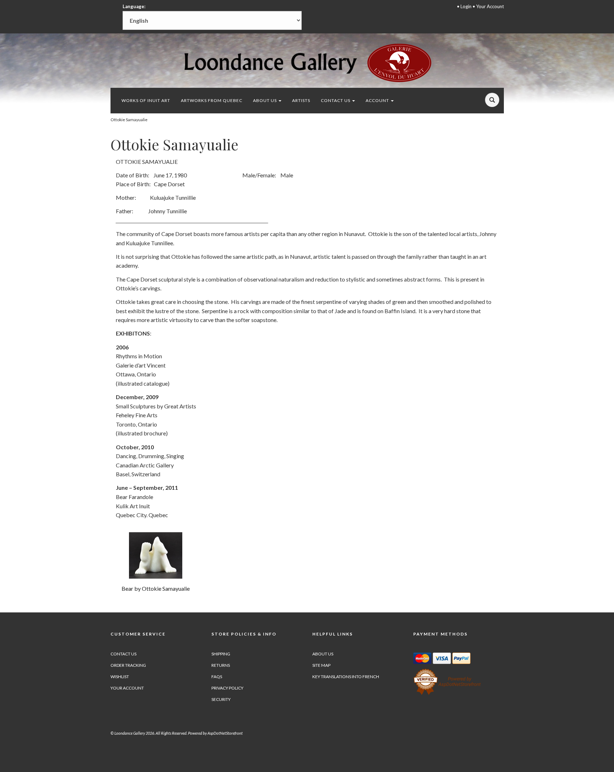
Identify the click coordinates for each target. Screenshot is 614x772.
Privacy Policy (227, 688)
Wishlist (120, 676)
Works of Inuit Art (146, 100)
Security (221, 699)
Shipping (220, 653)
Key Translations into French (345, 676)
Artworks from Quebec (211, 100)
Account (378, 100)
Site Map (321, 665)
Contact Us (336, 100)
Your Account (490, 6)
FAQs (216, 676)
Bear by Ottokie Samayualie (156, 588)
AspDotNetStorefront (225, 733)
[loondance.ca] (307, 62)
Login (466, 6)
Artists (301, 100)
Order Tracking (128, 665)
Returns (220, 665)
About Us (265, 100)
